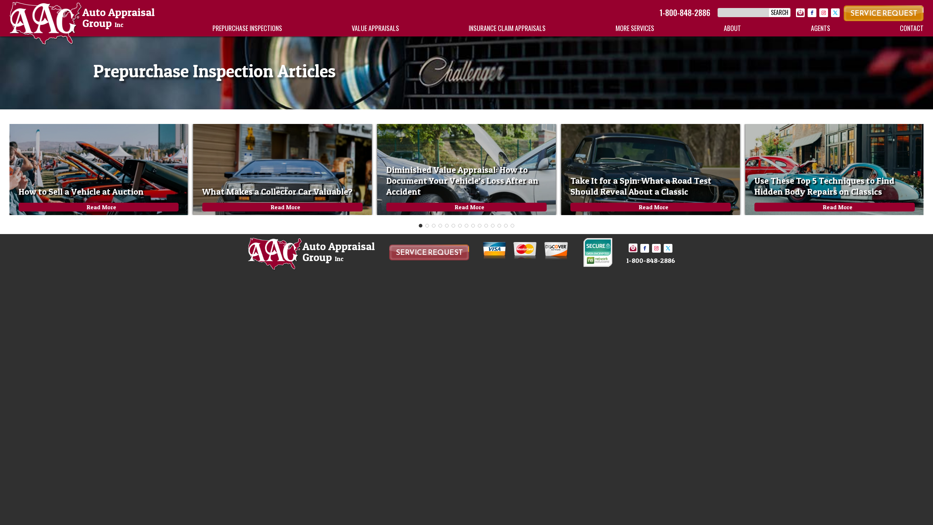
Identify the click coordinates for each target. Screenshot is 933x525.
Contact (912, 28)
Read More (101, 207)
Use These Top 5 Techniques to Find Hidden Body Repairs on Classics (824, 186)
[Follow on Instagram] (823, 12)
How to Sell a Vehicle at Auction (81, 191)
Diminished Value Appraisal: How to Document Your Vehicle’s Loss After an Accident (462, 180)
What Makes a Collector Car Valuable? (277, 191)
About (732, 28)
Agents (820, 28)
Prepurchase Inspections (247, 28)
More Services (635, 28)
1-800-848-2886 (685, 12)
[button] (420, 226)
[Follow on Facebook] (812, 12)
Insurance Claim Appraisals (507, 28)
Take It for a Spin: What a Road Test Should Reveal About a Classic (640, 186)
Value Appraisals (375, 28)
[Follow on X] (835, 12)
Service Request (883, 13)
